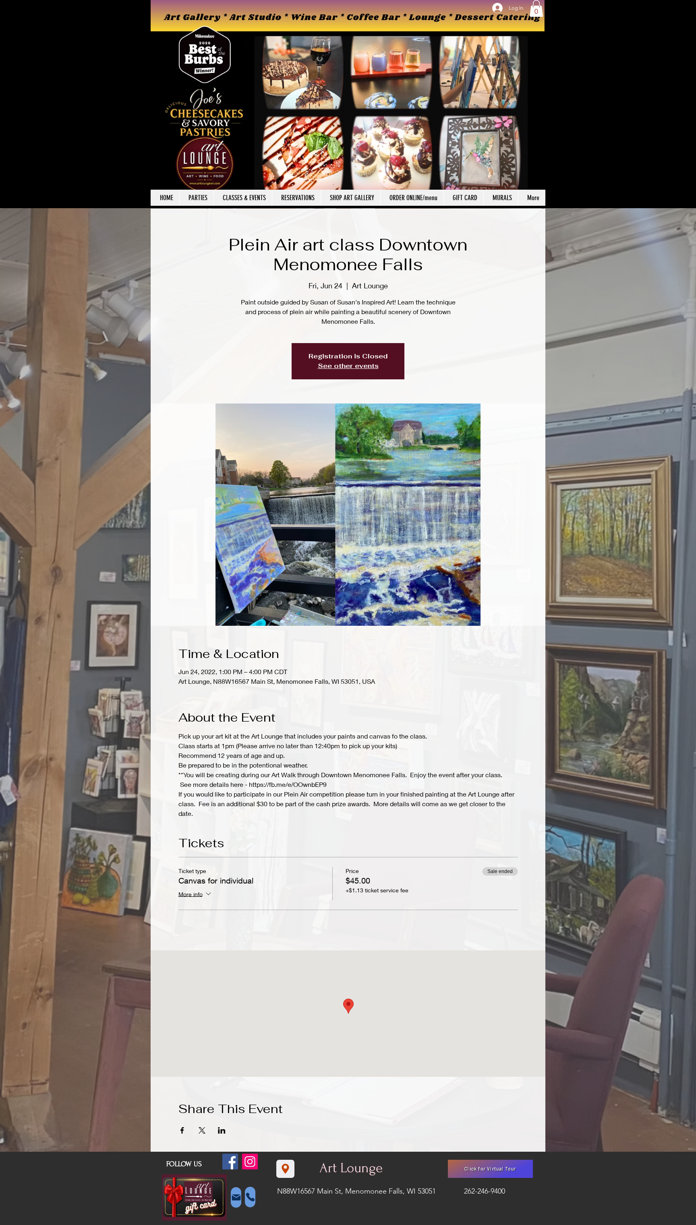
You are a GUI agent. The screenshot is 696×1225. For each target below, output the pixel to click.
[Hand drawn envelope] (194, 1197)
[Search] (536, 104)
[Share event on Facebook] (182, 1130)
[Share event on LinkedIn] (222, 1130)
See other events (348, 366)
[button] (536, 8)
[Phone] (250, 1197)
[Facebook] (230, 1161)
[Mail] (236, 1197)
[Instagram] (250, 1161)
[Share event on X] (202, 1130)
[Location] (285, 1169)
